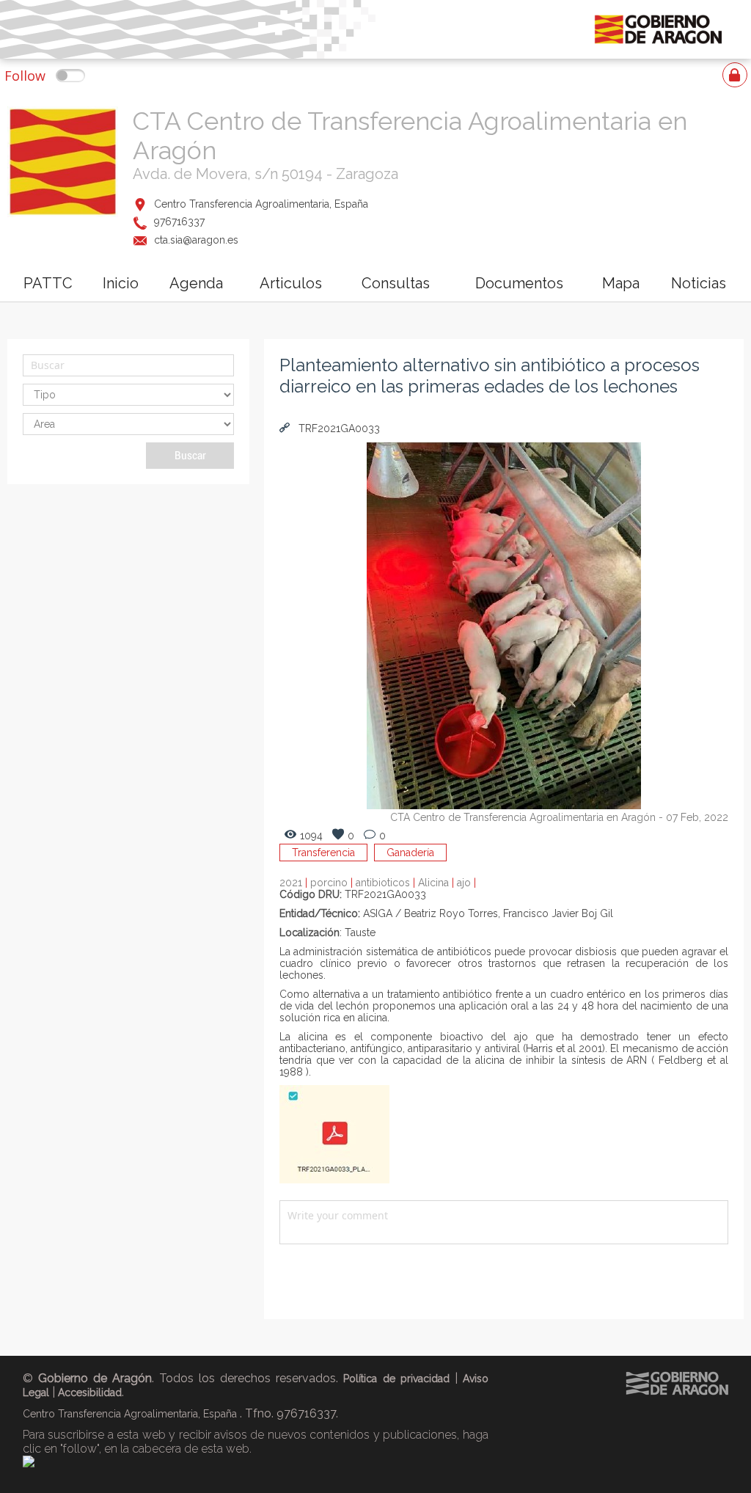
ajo (466, 882)
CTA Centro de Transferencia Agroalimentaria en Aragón (523, 817)
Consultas (396, 283)
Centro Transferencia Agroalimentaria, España (261, 204)
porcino (333, 882)
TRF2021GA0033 (338, 428)
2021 (294, 882)
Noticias (698, 283)
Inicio (121, 283)
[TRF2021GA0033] (334, 1180)
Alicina (437, 882)
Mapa (621, 283)
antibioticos (387, 882)
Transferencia (323, 852)
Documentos (519, 283)
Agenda (196, 283)
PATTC (48, 283)
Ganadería (410, 852)
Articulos (291, 283)
